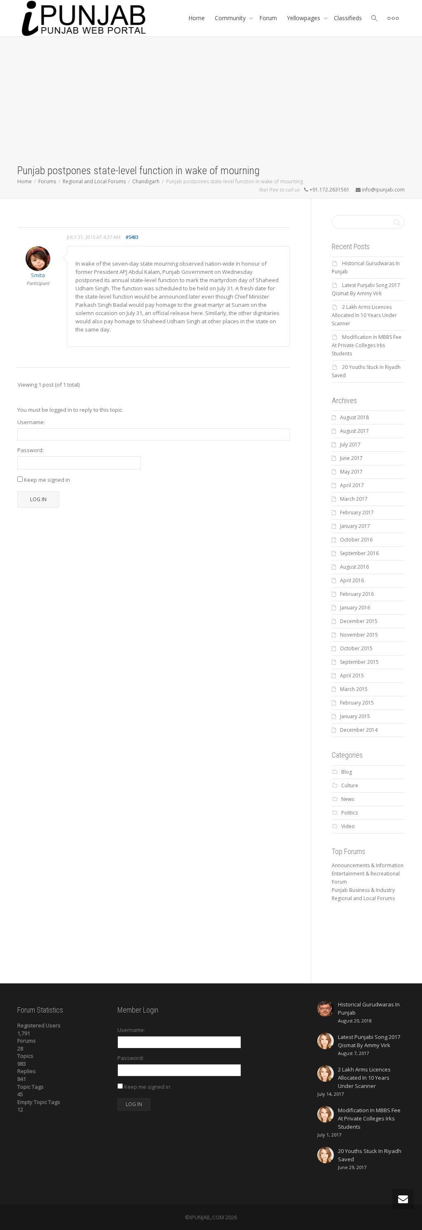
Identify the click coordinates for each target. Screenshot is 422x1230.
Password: (30, 450)
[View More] (393, 18)
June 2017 (351, 458)
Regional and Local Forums (363, 898)
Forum (268, 18)
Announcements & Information (367, 865)
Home (196, 18)
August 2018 (354, 417)
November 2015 (359, 634)
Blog (346, 771)
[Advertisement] (211, 101)
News (347, 799)
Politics (349, 812)
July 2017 (350, 444)
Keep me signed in (47, 479)
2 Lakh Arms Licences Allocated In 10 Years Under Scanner (364, 315)
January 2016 (355, 607)
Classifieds (348, 18)
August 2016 (354, 566)
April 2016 (352, 580)
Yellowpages (304, 18)
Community (231, 18)
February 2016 (357, 593)
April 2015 (352, 675)
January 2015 (355, 716)
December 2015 (358, 621)
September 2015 (359, 661)
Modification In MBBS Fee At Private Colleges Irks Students (366, 345)
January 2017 (355, 526)
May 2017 (351, 471)
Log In (38, 499)
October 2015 (356, 648)
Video (348, 826)
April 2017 (352, 485)
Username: (31, 422)
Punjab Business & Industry (363, 890)
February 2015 (357, 702)
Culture (349, 785)
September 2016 (359, 553)
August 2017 (354, 430)
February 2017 (357, 512)
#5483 (132, 237)
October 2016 (356, 539)
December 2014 (358, 729)
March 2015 (354, 689)
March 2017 (354, 498)
